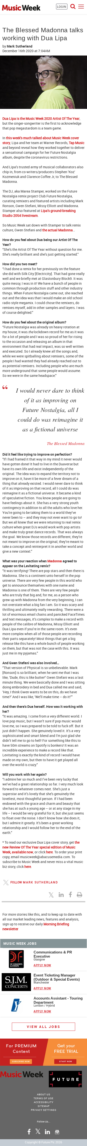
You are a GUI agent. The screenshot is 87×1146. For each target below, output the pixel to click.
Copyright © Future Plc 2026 (43, 1142)
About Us (43, 1094)
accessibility (43, 1102)
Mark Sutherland (40, 882)
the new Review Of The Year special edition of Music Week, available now (41, 847)
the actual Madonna (57, 230)
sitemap (44, 1106)
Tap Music (76, 142)
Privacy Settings (43, 1110)
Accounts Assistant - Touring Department (58, 1000)
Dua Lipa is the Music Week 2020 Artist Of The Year (41, 118)
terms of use (43, 1098)
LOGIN (61, 6)
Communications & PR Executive (53, 954)
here (49, 852)
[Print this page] (80, 894)
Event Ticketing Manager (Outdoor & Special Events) (57, 977)
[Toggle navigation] (81, 6)
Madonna (54, 561)
